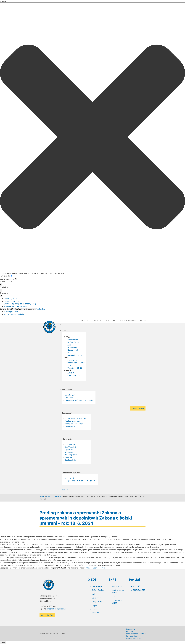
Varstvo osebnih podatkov (14, 314)
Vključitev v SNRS (74, 368)
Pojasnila (68, 457)
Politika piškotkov (11, 312)
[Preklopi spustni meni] (66, 330)
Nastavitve (16, 309)
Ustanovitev (72, 347)
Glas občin (69, 398)
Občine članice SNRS (76, 363)
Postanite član (138, 408)
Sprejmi (3, 309)
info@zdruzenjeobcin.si (95, 568)
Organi (70, 353)
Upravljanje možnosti (12, 299)
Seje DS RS (69, 452)
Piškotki (3, 643)
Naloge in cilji (72, 350)
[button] (92, 137)
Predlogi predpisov (72, 421)
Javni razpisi (70, 444)
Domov (42, 496)
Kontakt (65, 490)
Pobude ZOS (70, 426)
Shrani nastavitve (28, 309)
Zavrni (9, 309)
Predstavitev (72, 340)
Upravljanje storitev (12, 301)
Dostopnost (130, 629)
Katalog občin (70, 460)
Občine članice (73, 342)
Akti (69, 345)
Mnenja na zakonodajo (74, 424)
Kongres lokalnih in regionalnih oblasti (80, 481)
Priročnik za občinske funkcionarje (79, 400)
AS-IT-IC (70, 373)
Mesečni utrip (70, 395)
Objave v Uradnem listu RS (75, 418)
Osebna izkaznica (74, 355)
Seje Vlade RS (70, 447)
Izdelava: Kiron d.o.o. (134, 638)
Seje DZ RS (69, 450)
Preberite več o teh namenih (15, 306)
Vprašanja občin (71, 455)
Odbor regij (69, 478)
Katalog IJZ (130, 631)
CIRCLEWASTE (73, 375)
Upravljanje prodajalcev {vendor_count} (20, 304)
